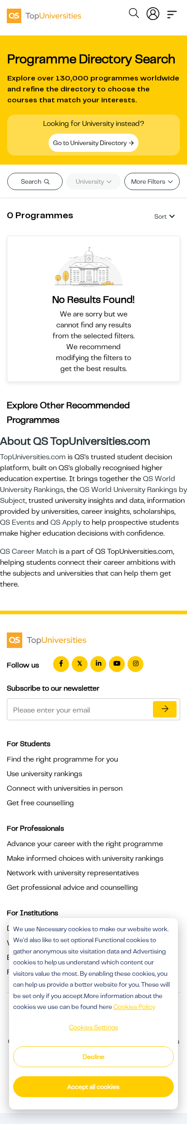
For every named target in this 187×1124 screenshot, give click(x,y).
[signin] (153, 11)
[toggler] (172, 11)
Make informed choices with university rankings (85, 858)
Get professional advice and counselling (72, 887)
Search (32, 181)
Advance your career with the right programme (85, 843)
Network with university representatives (73, 873)
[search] (134, 14)
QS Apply (65, 522)
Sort (160, 216)
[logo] (44, 12)
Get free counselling (40, 803)
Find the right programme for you (62, 759)
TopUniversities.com (33, 457)
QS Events (17, 522)
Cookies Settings (93, 1027)
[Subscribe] (165, 709)
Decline (93, 1057)
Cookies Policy (134, 1007)
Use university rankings (44, 773)
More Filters (149, 181)
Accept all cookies (93, 1087)
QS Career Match (28, 551)
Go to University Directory (90, 143)
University (90, 181)
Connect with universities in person (65, 788)
